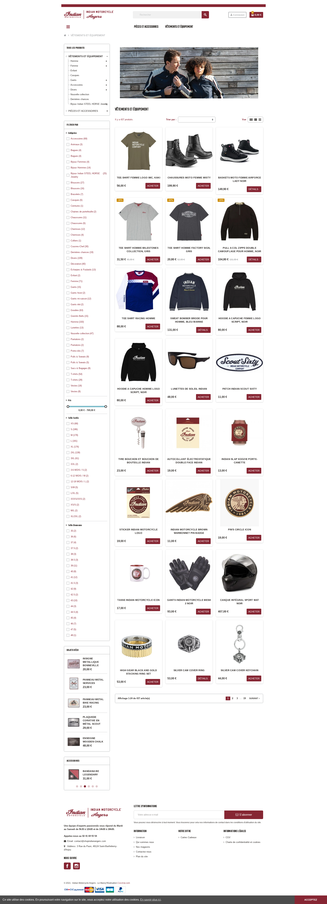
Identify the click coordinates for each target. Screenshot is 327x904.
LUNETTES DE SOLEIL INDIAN (189, 388)
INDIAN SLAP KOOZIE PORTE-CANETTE (240, 461)
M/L (74, 510)
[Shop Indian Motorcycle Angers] (89, 14)
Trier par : (171, 119)
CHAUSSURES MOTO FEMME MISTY (189, 177)
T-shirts (76, 374)
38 (73, 554)
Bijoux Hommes (81, 167)
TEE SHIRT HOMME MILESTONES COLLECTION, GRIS (138, 250)
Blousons (77, 182)
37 (73, 542)
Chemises (78, 229)
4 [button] (89, 786)
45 (73, 618)
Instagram (76, 866)
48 (73, 635)
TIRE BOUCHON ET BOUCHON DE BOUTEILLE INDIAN (138, 461)
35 (73, 531)
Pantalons (77, 339)
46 (73, 623)
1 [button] (77, 786)
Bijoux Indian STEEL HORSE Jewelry (89, 175)
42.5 (74, 594)
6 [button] (97, 786)
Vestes (76, 385)
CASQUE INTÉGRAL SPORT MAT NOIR (239, 602)
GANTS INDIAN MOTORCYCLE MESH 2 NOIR (189, 602)
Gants (76, 287)
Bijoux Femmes (80, 162)
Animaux (76, 144)
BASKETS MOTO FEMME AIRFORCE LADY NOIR (239, 179)
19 (244, 698)
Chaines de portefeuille (83, 211)
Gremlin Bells (79, 316)
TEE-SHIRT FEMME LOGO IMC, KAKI (138, 177)
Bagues (76, 150)
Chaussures (79, 217)
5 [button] (93, 786)
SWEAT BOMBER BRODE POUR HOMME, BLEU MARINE (189, 320)
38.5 (74, 560)
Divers (76, 258)
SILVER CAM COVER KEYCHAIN (239, 670)
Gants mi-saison (81, 298)
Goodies (77, 310)
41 (74, 577)
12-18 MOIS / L (80, 481)
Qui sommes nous (145, 842)
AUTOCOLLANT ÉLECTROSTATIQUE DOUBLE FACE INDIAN (189, 461)
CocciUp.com (124, 883)
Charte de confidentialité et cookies (243, 842)
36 (73, 536)
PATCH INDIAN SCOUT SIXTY (239, 388)
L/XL (74, 493)
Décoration (78, 264)
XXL (74, 464)
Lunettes (77, 327)
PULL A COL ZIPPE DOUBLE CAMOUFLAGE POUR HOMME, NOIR (239, 250)
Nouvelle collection (82, 333)
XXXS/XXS (78, 499)
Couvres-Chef (79, 246)
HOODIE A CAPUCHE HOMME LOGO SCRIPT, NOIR (138, 390)
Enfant (75, 275)
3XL (75, 458)
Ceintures (77, 206)
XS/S (75, 504)
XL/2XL (76, 516)
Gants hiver (78, 293)
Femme (76, 281)
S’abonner (245, 814)
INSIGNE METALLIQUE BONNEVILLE (91, 662)
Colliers (76, 240)
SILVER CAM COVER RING (189, 670)
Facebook (67, 866)
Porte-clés (77, 351)
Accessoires (79, 138)
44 (73, 606)
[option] (87, 774)
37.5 (74, 548)
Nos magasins (143, 847)
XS (74, 423)
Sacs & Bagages (80, 368)
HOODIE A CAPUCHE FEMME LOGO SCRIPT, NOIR (240, 320)
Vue (244, 119)
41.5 (74, 583)
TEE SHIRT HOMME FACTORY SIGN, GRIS (189, 250)
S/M (74, 487)
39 (74, 565)
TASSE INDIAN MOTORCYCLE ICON (138, 600)
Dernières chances (82, 252)
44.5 (74, 612)
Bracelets (77, 194)
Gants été (77, 304)
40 (73, 571)
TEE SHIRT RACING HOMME (138, 318)
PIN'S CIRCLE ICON (239, 529)
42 (73, 589)
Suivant (254, 698)
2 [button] (81, 786)
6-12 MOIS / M (79, 475)
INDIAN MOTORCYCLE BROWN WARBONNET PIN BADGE (189, 531)
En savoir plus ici (150, 899)
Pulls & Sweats (80, 356)
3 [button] (85, 786)
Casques (76, 200)
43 (74, 600)
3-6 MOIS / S (79, 470)
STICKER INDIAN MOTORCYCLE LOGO (138, 531)
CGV (228, 837)
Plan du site (142, 856)
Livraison (140, 837)
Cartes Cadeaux (189, 837)
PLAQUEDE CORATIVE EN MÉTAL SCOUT (91, 720)
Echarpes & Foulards (83, 269)
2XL (75, 452)
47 (73, 629)
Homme (77, 322)
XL (75, 446)
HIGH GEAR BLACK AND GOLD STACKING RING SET (138, 672)
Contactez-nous (143, 851)
